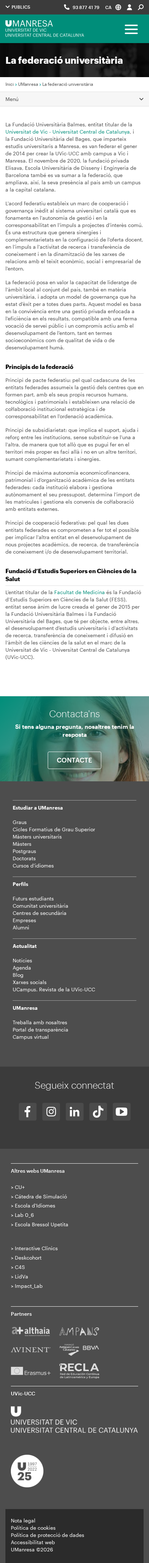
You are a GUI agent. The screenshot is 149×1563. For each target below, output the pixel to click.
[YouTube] (122, 1112)
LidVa (21, 1276)
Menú (11, 99)
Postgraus (24, 851)
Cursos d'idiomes (33, 865)
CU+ (20, 1187)
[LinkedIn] (75, 1112)
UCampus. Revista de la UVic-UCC (54, 989)
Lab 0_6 (24, 1215)
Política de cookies (33, 1528)
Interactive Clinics (36, 1248)
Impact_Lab (29, 1286)
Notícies (22, 960)
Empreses (24, 920)
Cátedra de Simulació (41, 1196)
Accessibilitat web (33, 1542)
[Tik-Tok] (98, 1112)
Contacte (74, 760)
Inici (9, 84)
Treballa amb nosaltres (40, 1022)
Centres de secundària (40, 913)
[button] (113, 7)
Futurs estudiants (33, 898)
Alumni (21, 927)
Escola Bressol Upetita (41, 1224)
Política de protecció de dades (47, 1535)
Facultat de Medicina (79, 592)
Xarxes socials (30, 982)
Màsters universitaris (37, 836)
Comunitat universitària (40, 906)
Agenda (22, 968)
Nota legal (23, 1520)
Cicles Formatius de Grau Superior (54, 829)
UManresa (28, 84)
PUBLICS (20, 6)
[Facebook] (28, 1112)
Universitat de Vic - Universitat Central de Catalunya (67, 132)
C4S (20, 1267)
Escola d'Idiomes (35, 1205)
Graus (20, 822)
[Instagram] (51, 1112)
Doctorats (24, 858)
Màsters (22, 844)
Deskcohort (28, 1258)
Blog (18, 975)
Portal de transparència (40, 1029)
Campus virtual (31, 1037)
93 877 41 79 (86, 7)
